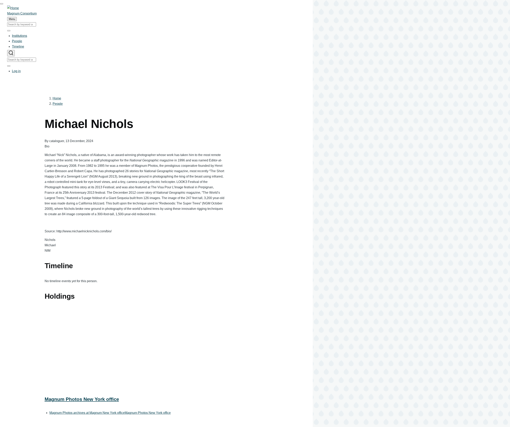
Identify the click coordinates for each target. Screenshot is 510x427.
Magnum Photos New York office (82, 399)
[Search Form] (11, 53)
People (58, 103)
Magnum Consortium (22, 13)
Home (57, 98)
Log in (16, 71)
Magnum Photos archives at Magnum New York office (87, 412)
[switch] (1, 3)
